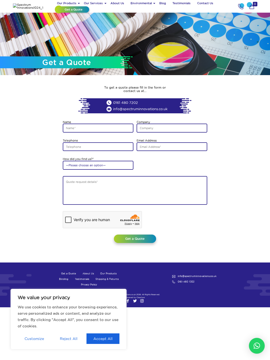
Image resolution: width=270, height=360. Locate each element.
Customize (34, 339)
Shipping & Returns (107, 279)
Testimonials (82, 279)
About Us (88, 273)
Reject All (69, 339)
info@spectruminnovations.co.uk (140, 109)
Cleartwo (141, 297)
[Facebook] (128, 301)
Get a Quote (68, 273)
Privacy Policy (89, 284)
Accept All (103, 339)
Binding (63, 279)
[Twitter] (135, 301)
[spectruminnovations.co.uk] (33, 6)
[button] (257, 346)
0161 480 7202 (125, 102)
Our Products (108, 273)
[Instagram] (142, 301)
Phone (241, 6)
